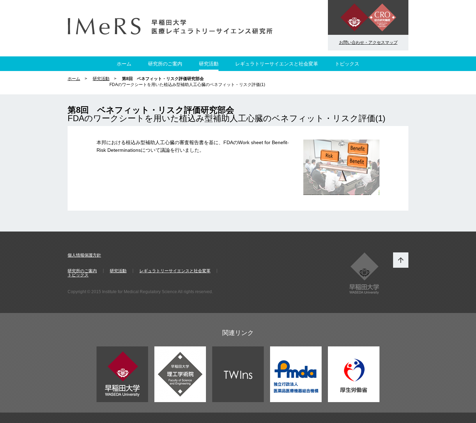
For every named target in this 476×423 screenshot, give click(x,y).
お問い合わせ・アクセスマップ (368, 42)
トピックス (347, 63)
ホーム (124, 63)
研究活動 (208, 63)
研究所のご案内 (165, 63)
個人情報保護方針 (84, 255)
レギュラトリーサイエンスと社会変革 (276, 63)
